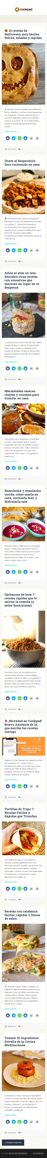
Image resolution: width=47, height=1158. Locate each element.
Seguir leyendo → (12, 131)
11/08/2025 (12, 900)
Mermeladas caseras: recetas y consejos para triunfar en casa (22, 394)
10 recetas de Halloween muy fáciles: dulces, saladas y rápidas (23, 34)
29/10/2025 (12, 149)
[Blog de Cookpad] (23, 7)
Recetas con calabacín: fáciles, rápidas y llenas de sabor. (22, 915)
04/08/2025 (12, 1133)
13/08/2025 (12, 797)
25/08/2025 (12, 583)
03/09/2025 (12, 379)
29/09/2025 (12, 261)
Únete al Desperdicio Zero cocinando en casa (22, 163)
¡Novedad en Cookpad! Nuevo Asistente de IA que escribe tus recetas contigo (23, 726)
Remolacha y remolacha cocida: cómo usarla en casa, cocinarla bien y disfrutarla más (23, 496)
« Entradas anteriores (13, 1143)
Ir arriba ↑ (39, 1153)
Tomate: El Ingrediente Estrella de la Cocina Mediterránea (22, 1041)
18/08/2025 (12, 709)
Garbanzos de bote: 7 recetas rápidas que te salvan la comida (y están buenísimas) (21, 600)
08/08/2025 (12, 1026)
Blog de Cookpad (18, 1153)
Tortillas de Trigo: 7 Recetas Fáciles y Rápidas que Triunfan (21, 812)
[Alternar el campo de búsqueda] (43, 18)
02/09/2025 (12, 479)
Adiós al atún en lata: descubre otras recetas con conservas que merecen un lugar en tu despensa (22, 280)
